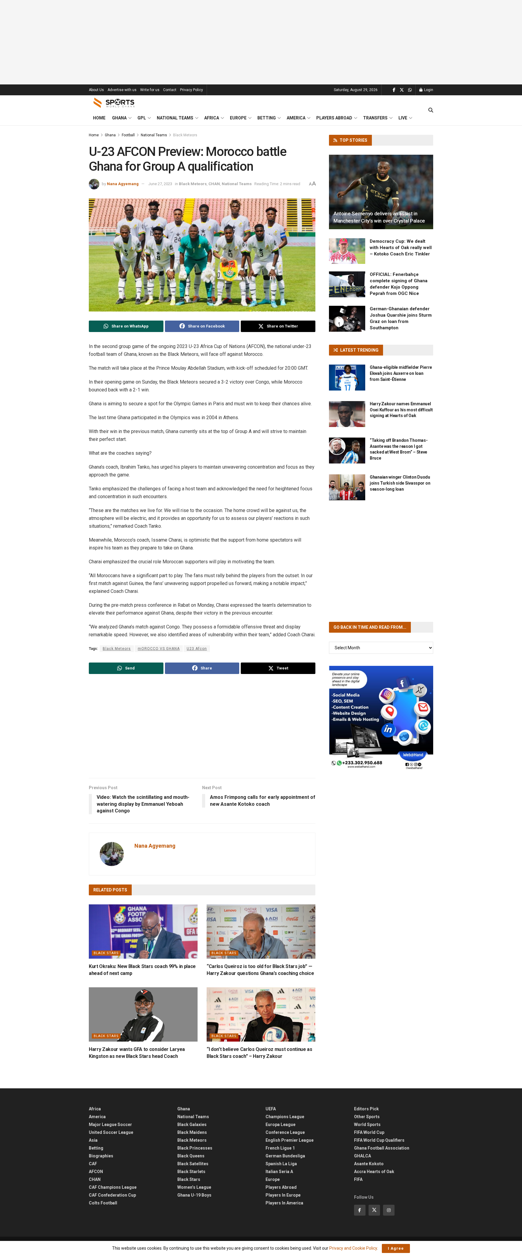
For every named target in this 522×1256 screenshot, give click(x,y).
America (296, 117)
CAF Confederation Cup (112, 1195)
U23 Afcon (197, 649)
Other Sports (367, 1116)
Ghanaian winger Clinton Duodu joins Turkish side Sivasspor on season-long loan (400, 483)
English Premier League (290, 1140)
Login (428, 90)
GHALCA (362, 1155)
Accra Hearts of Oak (374, 1171)
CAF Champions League (113, 1187)
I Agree (396, 1248)
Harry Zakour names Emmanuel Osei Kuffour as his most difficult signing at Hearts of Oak (401, 409)
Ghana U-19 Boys (194, 1195)
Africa (211, 117)
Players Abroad (334, 117)
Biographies (101, 1155)
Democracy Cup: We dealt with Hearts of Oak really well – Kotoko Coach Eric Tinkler (401, 248)
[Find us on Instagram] (389, 1210)
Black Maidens (192, 1132)
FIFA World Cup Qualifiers (379, 1140)
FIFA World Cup (369, 1132)
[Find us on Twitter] (402, 90)
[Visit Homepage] (114, 102)
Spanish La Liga (281, 1163)
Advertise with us (122, 90)
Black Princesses (194, 1148)
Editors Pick (366, 1108)
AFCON (96, 1171)
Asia (93, 1140)
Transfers (375, 117)
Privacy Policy (191, 90)
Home (99, 117)
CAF (93, 1163)
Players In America (284, 1203)
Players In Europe (283, 1195)
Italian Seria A (279, 1171)
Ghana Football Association (381, 1148)
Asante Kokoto (369, 1163)
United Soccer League (111, 1132)
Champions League (285, 1116)
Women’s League (194, 1187)
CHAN (214, 184)
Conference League (285, 1132)
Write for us (150, 90)
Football (128, 135)
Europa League (280, 1124)
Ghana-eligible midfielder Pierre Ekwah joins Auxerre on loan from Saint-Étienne (401, 373)
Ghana (119, 117)
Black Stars (106, 953)
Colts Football (103, 1203)
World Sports (367, 1124)
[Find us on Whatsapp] (410, 90)
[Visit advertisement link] (381, 718)
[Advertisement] (261, 42)
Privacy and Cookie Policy (353, 1248)
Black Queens (191, 1155)
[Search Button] (430, 110)
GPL (141, 117)
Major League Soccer (110, 1124)
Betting (266, 117)
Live (402, 117)
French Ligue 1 (280, 1148)
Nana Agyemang (123, 184)
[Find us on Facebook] (394, 90)
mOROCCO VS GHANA (159, 649)
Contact (169, 90)
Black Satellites (192, 1163)
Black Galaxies (192, 1124)
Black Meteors (185, 135)
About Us (96, 90)
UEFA (271, 1108)
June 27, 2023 (160, 184)
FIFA (358, 1179)
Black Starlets (191, 1171)
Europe (238, 117)
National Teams (175, 117)
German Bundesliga (285, 1155)
